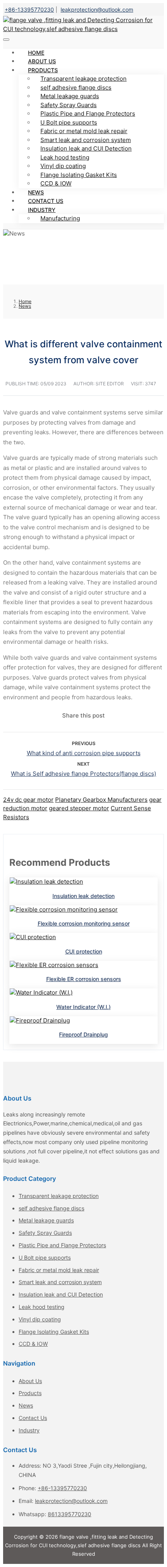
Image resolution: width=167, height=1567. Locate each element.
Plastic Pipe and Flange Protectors (87, 113)
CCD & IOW (55, 183)
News (26, 1405)
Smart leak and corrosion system (85, 140)
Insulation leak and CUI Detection (86, 148)
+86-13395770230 (29, 9)
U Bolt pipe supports (68, 122)
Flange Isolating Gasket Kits (78, 175)
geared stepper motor (79, 808)
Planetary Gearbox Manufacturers (101, 799)
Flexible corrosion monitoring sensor (84, 923)
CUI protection (83, 951)
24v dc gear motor (28, 799)
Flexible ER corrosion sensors (83, 979)
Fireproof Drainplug (83, 1034)
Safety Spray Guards (68, 105)
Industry (42, 209)
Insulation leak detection (83, 896)
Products (43, 70)
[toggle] (6, 39)
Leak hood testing (64, 157)
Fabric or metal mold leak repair (83, 131)
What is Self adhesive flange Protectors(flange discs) (83, 773)
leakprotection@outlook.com (97, 9)
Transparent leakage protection (83, 78)
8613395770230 (69, 1514)
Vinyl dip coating (63, 166)
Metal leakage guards (69, 96)
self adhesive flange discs (75, 87)
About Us (30, 1381)
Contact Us (33, 1417)
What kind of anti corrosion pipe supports (84, 753)
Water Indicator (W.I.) (83, 1007)
